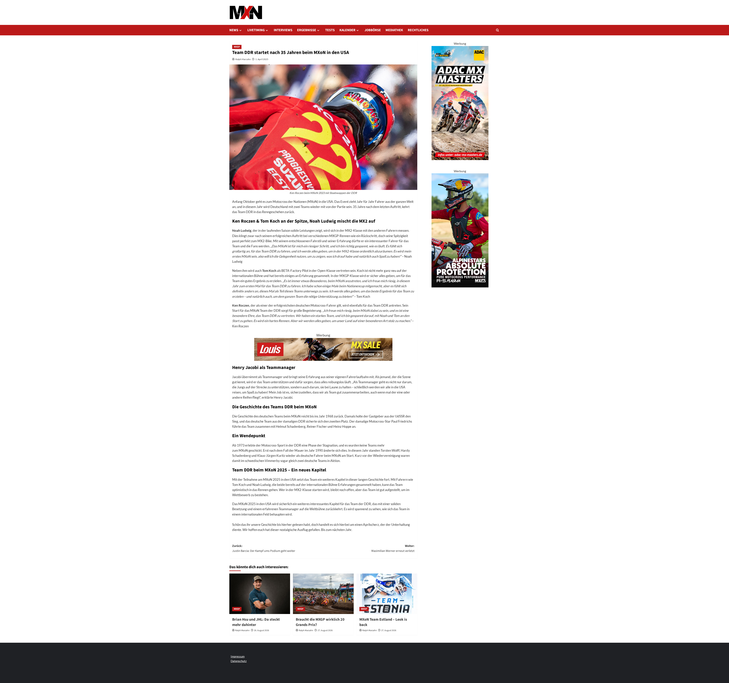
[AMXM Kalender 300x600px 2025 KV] (460, 102)
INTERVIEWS (283, 30)
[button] (497, 30)
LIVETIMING (256, 30)
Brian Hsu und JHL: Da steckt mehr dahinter (256, 622)
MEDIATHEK (394, 30)
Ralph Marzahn (243, 59)
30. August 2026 (261, 630)
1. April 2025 (261, 59)
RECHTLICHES (418, 30)
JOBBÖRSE (372, 30)
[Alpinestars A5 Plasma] (460, 230)
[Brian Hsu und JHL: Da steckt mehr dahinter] (259, 594)
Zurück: (263, 548)
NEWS (233, 30)
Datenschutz (239, 661)
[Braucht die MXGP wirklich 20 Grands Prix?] (323, 594)
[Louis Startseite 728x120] (323, 349)
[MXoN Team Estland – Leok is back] (387, 594)
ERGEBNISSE (306, 30)
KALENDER (347, 30)
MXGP (237, 46)
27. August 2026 (325, 630)
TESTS (330, 30)
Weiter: (392, 548)
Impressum (238, 656)
